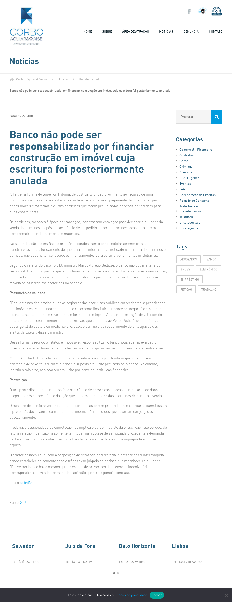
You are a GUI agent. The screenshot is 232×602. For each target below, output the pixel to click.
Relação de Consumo (194, 200)
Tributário (186, 217)
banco (211, 259)
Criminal (185, 166)
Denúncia (191, 31)
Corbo (183, 161)
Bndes (185, 269)
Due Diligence (189, 178)
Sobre (107, 31)
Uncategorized (190, 222)
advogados (188, 259)
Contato (215, 31)
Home (87, 31)
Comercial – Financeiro (196, 149)
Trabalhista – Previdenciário (190, 208)
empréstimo (189, 279)
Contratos (186, 155)
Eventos (185, 183)
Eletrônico (208, 269)
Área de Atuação (135, 31)
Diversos (185, 172)
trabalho (208, 289)
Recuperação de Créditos (197, 195)
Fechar (157, 595)
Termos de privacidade (131, 595)
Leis (182, 189)
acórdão (26, 482)
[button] (114, 573)
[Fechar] (226, 595)
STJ (23, 502)
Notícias (166, 31)
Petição (186, 289)
